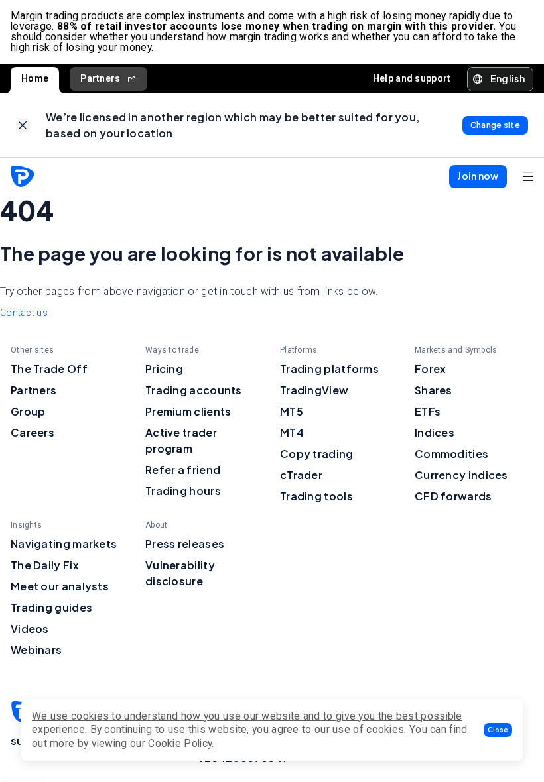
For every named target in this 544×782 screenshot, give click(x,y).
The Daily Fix (45, 565)
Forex (430, 369)
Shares (433, 390)
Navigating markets (64, 544)
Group (28, 411)
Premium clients (188, 411)
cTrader (301, 475)
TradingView (314, 390)
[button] (498, 730)
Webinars (36, 650)
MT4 (292, 432)
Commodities (451, 454)
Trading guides (51, 607)
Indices (434, 432)
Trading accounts (193, 390)
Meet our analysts (60, 586)
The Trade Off (49, 369)
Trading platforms (329, 369)
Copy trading (317, 454)
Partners (100, 78)
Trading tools (316, 496)
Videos (30, 629)
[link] (23, 126)
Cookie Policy (180, 743)
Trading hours (183, 491)
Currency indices (461, 475)
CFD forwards (453, 496)
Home (34, 78)
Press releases (184, 544)
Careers (32, 432)
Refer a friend (182, 469)
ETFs (428, 411)
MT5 (291, 411)
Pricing (164, 369)
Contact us (24, 312)
